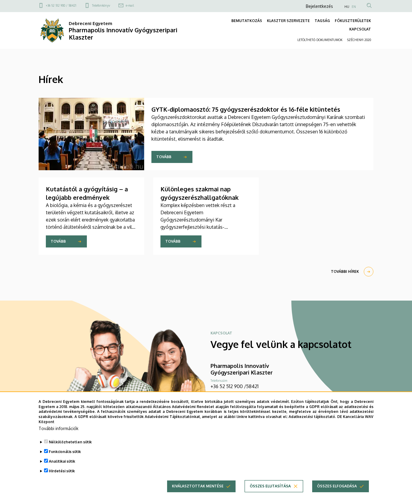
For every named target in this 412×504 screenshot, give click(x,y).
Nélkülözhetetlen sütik (70, 442)
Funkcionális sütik (65, 451)
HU (346, 6)
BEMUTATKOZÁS (246, 20)
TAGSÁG (322, 20)
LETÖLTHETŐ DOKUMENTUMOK (319, 40)
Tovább (163, 157)
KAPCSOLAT (360, 29)
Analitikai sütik (62, 461)
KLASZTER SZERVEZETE (288, 20)
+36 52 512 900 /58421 (234, 386)
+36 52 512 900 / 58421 (61, 5)
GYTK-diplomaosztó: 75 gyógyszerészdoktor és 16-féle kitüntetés (245, 109)
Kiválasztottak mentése (197, 486)
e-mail (130, 5)
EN (354, 6)
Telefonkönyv (101, 5)
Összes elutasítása (270, 486)
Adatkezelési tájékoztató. (312, 416)
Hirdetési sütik (62, 471)
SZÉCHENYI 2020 (359, 40)
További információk (58, 428)
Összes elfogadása (337, 486)
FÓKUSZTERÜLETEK (353, 20)
